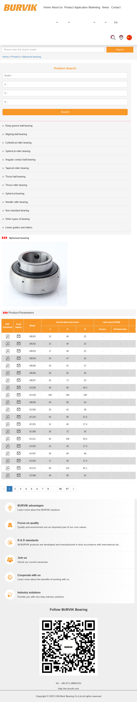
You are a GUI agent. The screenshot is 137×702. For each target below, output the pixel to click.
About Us (57, 7)
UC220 (32, 395)
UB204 (32, 358)
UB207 (32, 380)
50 (50, 417)
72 (67, 380)
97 (67, 489)
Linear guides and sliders (18, 227)
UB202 (32, 344)
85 (67, 387)
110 (67, 468)
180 (67, 395)
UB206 (32, 373)
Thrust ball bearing (15, 176)
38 (85, 409)
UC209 (32, 387)
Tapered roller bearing (17, 168)
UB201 (32, 336)
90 (67, 417)
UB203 (32, 351)
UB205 (32, 365)
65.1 (85, 468)
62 (67, 373)
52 (67, 365)
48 (85, 453)
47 (67, 358)
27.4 (85, 424)
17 (50, 351)
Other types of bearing (17, 218)
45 (50, 387)
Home (47, 7)
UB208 (32, 402)
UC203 (32, 461)
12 (50, 336)
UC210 (32, 417)
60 (50, 468)
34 (85, 402)
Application (81, 7)
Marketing (94, 7)
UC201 (32, 424)
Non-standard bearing (17, 210)
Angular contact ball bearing (20, 159)
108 (85, 395)
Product (69, 7)
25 (85, 358)
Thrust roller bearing (16, 185)
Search (120, 49)
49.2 (85, 387)
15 (50, 344)
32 (85, 380)
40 (67, 336)
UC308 (32, 475)
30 (50, 373)
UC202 (32, 446)
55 (50, 439)
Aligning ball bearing (16, 134)
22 (85, 336)
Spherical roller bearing (17, 151)
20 (50, 358)
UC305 (32, 409)
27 (85, 365)
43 (85, 431)
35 (50, 380)
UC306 (32, 431)
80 (67, 402)
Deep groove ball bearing (18, 125)
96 (60, 489)
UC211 (32, 439)
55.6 (85, 439)
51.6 (85, 417)
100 (50, 395)
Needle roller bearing (16, 202)
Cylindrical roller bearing (18, 142)
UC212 (32, 468)
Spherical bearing (31, 56)
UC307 (32, 453)
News (105, 7)
